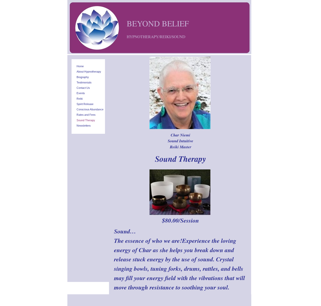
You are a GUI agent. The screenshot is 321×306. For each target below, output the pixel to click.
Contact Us (83, 87)
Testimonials (84, 82)
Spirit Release (85, 104)
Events (81, 93)
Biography (83, 77)
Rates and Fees (86, 114)
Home (80, 66)
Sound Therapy (86, 120)
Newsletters (84, 125)
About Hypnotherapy (89, 71)
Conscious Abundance (90, 109)
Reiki (80, 98)
